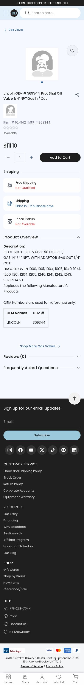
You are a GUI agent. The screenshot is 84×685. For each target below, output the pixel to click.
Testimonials (13, 533)
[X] (42, 450)
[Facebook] (20, 450)
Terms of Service (32, 666)
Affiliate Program (16, 540)
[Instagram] (9, 450)
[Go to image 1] (42, 82)
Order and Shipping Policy (22, 471)
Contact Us (17, 624)
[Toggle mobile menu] (6, 13)
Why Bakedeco (14, 527)
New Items (11, 582)
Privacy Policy (55, 666)
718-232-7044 (20, 608)
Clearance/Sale (15, 589)
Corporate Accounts (18, 490)
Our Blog (9, 553)
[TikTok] (53, 450)
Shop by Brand (14, 576)
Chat (13, 616)
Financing (10, 520)
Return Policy (13, 484)
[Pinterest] (63, 450)
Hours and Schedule (18, 546)
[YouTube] (31, 450)
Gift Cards (11, 570)
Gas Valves (16, 30)
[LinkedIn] (74, 450)
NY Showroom (19, 632)
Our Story (10, 514)
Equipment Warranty (19, 497)
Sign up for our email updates (32, 408)
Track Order (12, 477)
